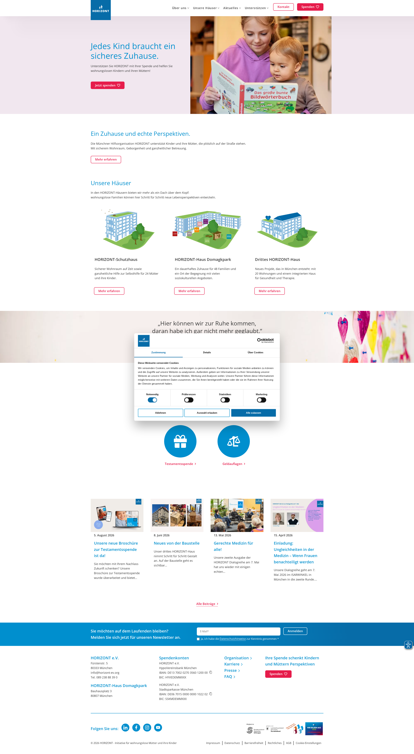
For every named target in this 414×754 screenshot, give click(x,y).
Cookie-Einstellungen (308, 743)
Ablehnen (160, 413)
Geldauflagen (232, 464)
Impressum (213, 743)
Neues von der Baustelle (177, 543)
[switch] (188, 399)
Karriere (232, 664)
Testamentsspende (179, 464)
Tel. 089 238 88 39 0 (104, 677)
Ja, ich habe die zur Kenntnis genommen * (240, 639)
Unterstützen (255, 8)
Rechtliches (275, 743)
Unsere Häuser (205, 8)
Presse (230, 670)
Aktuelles (230, 8)
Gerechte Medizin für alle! (233, 546)
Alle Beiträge (205, 604)
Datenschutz (232, 743)
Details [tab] (207, 352)
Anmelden (295, 631)
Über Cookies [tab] (255, 352)
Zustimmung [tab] (158, 352)
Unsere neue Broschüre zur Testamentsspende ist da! (116, 549)
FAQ (228, 676)
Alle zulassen (253, 413)
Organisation (236, 657)
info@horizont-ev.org (105, 673)
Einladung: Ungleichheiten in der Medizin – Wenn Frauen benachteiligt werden (295, 552)
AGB (288, 743)
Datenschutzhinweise (233, 639)
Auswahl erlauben (207, 413)
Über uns (179, 8)
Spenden (276, 674)
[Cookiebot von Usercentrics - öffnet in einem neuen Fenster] (262, 340)
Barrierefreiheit (254, 743)
